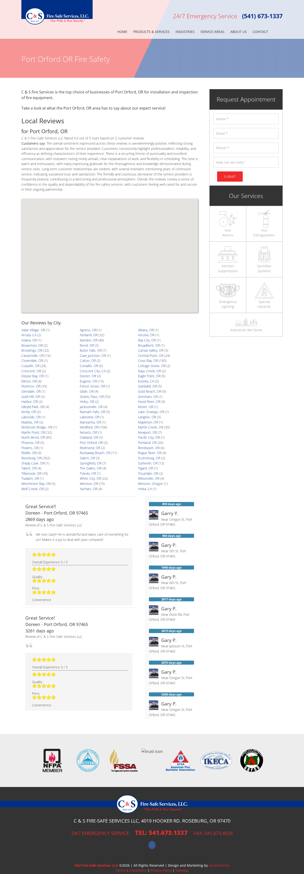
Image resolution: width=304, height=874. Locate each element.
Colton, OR (88, 360)
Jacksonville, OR (91, 407)
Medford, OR (89, 427)
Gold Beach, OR (149, 391)
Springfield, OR (90, 463)
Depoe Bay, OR (32, 376)
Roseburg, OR (31, 458)
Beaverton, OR (32, 345)
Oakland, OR (89, 437)
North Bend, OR (33, 437)
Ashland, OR (89, 335)
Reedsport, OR (149, 448)
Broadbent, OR (149, 345)
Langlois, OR (147, 417)
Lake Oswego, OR (151, 411)
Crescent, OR (31, 371)
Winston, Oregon (150, 483)
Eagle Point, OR (149, 376)
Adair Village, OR (33, 330)
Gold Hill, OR (30, 396)
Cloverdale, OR (32, 360)
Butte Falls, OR (91, 350)
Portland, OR (147, 442)
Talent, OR (29, 468)
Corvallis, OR (89, 365)
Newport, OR (147, 432)
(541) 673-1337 (262, 16)
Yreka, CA (145, 489)
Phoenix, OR (30, 442)
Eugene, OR (88, 381)
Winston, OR (89, 483)
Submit (230, 176)
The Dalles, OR (90, 468)
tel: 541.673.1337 (161, 832)
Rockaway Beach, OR (95, 453)
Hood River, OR (149, 401)
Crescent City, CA (92, 371)
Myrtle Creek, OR (150, 427)
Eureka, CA (146, 381)
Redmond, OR (90, 448)
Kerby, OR (28, 411)
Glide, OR (87, 391)
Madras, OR (29, 422)
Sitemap (182, 870)
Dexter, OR (88, 376)
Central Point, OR (150, 355)
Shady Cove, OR (33, 463)
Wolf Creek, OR (32, 489)
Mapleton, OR (148, 422)
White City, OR (90, 478)
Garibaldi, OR (147, 386)
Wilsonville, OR (148, 478)
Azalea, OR (29, 340)
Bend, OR (87, 345)
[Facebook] (152, 845)
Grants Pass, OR (92, 396)
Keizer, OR (145, 407)
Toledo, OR (88, 473)
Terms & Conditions (131, 870)
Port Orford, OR (91, 442)
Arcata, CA (28, 335)
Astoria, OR (146, 335)
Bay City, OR (147, 340)
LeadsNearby (219, 865)
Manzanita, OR (90, 422)
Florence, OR (30, 386)
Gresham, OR (148, 396)
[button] (275, 32)
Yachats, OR (88, 489)
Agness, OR (88, 330)
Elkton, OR (29, 381)
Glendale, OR (31, 391)
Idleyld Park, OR (32, 407)
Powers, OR (29, 448)
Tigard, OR (145, 468)
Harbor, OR (29, 401)
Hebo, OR (87, 401)
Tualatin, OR (30, 478)
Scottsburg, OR (149, 458)
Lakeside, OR (31, 417)
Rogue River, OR (150, 453)
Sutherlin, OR (147, 463)
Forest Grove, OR (92, 386)
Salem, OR (87, 458)
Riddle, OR (29, 453)
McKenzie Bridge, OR (36, 427)
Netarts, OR (88, 432)
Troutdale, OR (148, 473)
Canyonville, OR (32, 355)
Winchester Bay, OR (36, 483)
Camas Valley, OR (150, 350)
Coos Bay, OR (148, 360)
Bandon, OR (88, 340)
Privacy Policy (161, 870)
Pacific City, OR (149, 437)
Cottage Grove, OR (152, 365)
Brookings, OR (31, 350)
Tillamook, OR (31, 473)
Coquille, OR (30, 365)
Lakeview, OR (89, 417)
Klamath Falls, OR (92, 411)
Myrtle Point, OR (33, 432)
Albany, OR (146, 330)
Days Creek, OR (149, 371)
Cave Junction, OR (93, 355)
